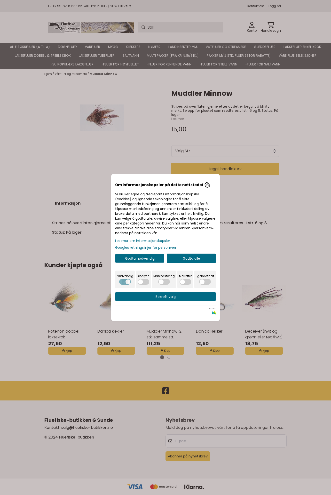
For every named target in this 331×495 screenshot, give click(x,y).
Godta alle (191, 258)
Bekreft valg (166, 296)
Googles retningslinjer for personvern (146, 247)
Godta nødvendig (140, 258)
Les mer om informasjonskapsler (142, 240)
